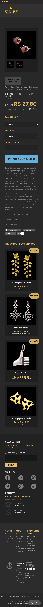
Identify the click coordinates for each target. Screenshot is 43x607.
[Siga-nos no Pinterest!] (33, 478)
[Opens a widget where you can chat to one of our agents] (34, 603)
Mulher (11, 453)
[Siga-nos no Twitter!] (7, 486)
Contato (8, 541)
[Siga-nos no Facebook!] (7, 478)
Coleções (19, 538)
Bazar (18, 554)
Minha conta (31, 536)
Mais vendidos (20, 541)
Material (10, 131)
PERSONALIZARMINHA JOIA (13, 81)
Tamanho (11, 117)
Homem (22, 453)
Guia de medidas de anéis (13, 120)
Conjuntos (19, 551)
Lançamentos (20, 544)
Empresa (8, 534)
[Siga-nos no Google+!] (21, 486)
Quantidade (12, 142)
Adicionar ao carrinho (24, 159)
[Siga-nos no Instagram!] (21, 478)
